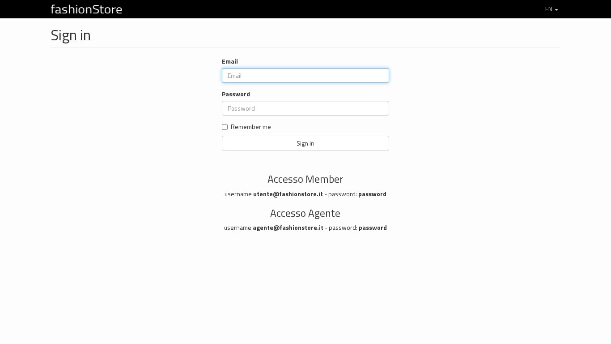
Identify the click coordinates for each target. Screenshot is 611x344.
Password (236, 94)
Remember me (251, 126)
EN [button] (548, 8)
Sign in (305, 143)
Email (230, 61)
